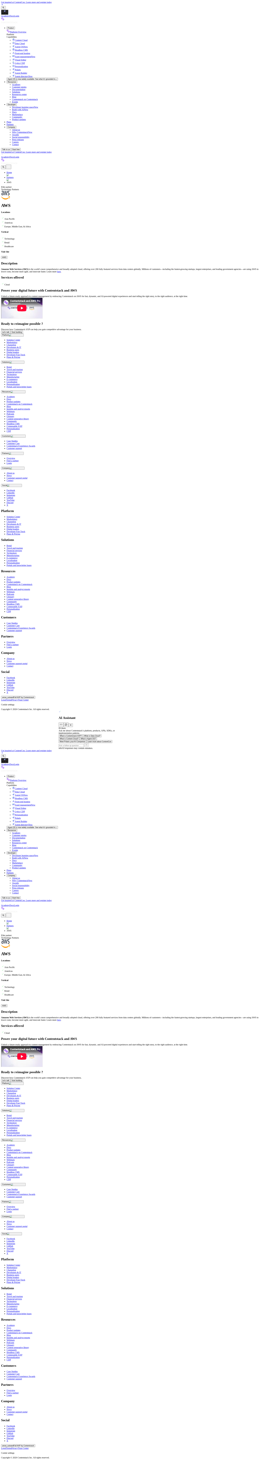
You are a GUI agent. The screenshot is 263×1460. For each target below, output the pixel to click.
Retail (9, 545)
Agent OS (21, 47)
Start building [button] (17, 332)
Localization (12, 560)
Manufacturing (13, 555)
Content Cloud (21, 40)
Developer (12, 105)
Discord (10, 690)
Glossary (10, 597)
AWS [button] (4, 257)
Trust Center (23, 700)
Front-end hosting (22, 53)
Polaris (18, 70)
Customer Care (13, 625)
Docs (11, 16)
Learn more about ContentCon (99, 742)
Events (15, 102)
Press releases (18, 139)
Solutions (16, 92)
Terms (8, 700)
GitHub (10, 685)
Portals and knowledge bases (19, 565)
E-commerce (12, 558)
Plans (9, 122)
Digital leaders (13, 529)
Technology (12, 553)
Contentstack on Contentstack (25, 99)
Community (17, 117)
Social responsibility (20, 137)
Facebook (11, 677)
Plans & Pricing (13, 534)
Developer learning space (25, 107)
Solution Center (13, 517)
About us (16, 130)
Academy (5, 16)
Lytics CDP (20, 63)
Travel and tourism (15, 548)
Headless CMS (21, 50)
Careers (15, 142)
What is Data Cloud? (92, 736)
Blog (14, 97)
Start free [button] (16, 149)
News (9, 661)
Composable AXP (14, 606)
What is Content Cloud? (69, 739)
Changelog (11, 521)
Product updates (19, 119)
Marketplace (17, 114)
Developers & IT (14, 524)
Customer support (14, 630)
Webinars (11, 592)
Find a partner (13, 644)
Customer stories (19, 87)
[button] (3, 8)
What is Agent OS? (88, 739)
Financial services (14, 550)
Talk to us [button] (6, 149)
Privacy (14, 700)
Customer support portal (17, 663)
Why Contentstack (22, 132)
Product (11, 28)
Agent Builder (21, 73)
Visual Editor (20, 60)
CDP (9, 611)
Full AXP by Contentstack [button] (18, 697)
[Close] (70, 725)
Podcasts (10, 594)
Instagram (11, 682)
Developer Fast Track (16, 531)
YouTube (11, 687)
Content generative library (18, 599)
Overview (11, 642)
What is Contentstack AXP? (71, 736)
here (59, 271)
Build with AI (20, 109)
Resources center (19, 94)
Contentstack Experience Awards (21, 628)
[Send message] (86, 745)
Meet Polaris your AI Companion (72, 742)
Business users (13, 526)
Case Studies (12, 623)
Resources (12, 82)
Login (16, 16)
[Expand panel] (61, 724)
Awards (15, 135)
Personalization (21, 66)
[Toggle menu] (8, 167)
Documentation (18, 89)
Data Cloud (20, 43)
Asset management (25, 56)
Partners (10, 124)
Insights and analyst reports (18, 589)
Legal (3, 700)
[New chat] (66, 724)
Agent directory (24, 76)
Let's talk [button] (5, 332)
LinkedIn (11, 680)
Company (11, 127)
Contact (15, 144)
